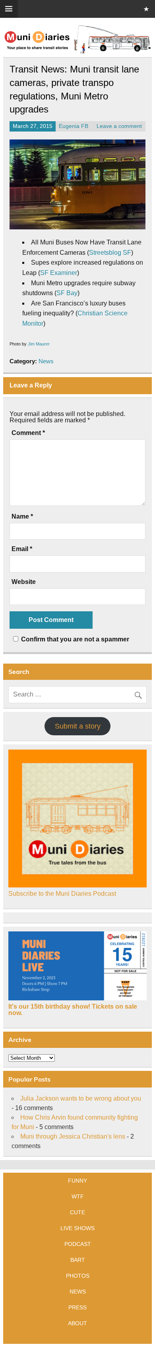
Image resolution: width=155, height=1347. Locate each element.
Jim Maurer (39, 344)
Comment (28, 433)
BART (77, 1260)
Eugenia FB (73, 126)
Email (22, 549)
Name (22, 516)
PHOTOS (77, 1275)
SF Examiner (58, 272)
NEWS (78, 1291)
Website (24, 582)
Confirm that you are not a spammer (74, 639)
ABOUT (77, 1323)
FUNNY (77, 1180)
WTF (78, 1196)
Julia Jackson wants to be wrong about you (80, 1098)
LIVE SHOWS (77, 1228)
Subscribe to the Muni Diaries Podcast (62, 893)
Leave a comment (119, 126)
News (46, 361)
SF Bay (67, 293)
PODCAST (77, 1244)
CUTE (77, 1212)
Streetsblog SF (110, 252)
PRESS (77, 1307)
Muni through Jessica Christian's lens (72, 1136)
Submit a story (78, 726)
